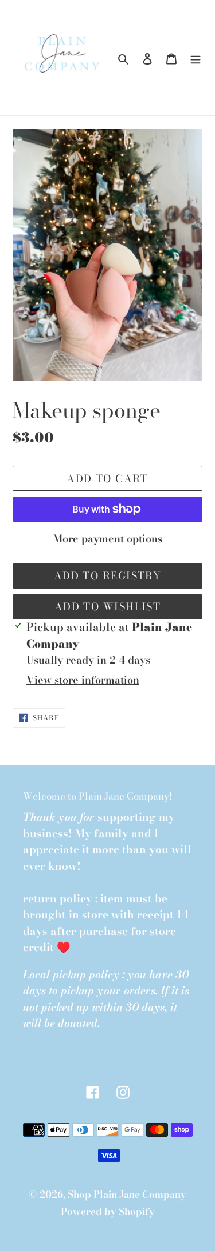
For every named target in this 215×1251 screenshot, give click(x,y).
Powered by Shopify (108, 1211)
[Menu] (195, 57)
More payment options (107, 538)
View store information (82, 680)
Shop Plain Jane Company (127, 1194)
